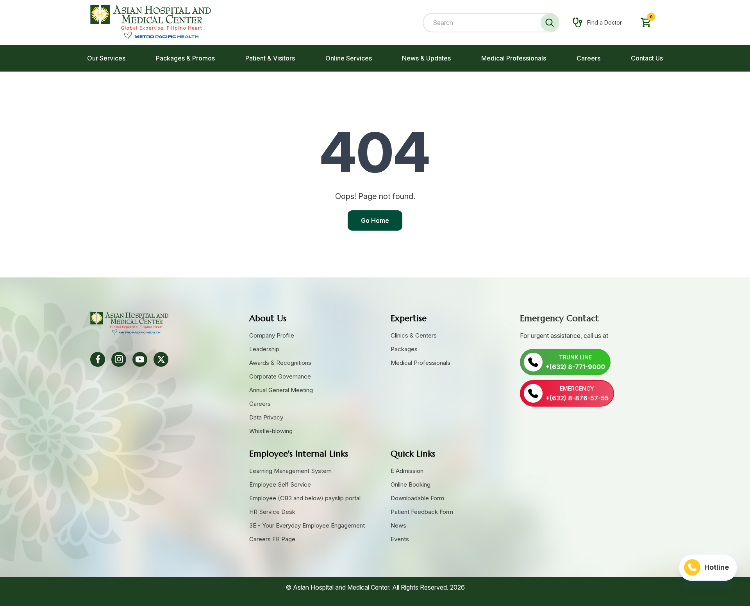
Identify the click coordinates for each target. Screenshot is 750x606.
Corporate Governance (280, 376)
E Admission (407, 470)
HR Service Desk (272, 511)
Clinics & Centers (414, 335)
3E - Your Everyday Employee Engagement (307, 525)
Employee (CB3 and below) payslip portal (305, 498)
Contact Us (647, 58)
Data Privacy (266, 417)
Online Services (348, 58)
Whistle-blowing (271, 431)
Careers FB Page (272, 539)
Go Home (375, 220)
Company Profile (271, 335)
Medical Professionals (513, 58)
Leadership (264, 349)
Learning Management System (290, 470)
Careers (588, 58)
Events (400, 539)
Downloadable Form (417, 498)
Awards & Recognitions (280, 362)
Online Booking (410, 484)
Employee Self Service (280, 484)
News (398, 525)
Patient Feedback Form (422, 511)
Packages (404, 349)
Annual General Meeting (281, 390)
